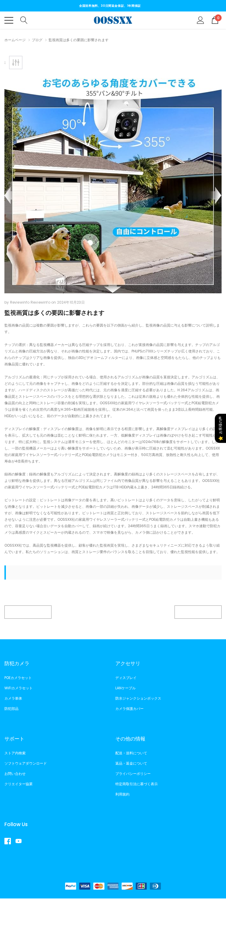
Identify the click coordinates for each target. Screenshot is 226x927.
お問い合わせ (15, 773)
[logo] (113, 20)
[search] (24, 20)
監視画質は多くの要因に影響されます (54, 313)
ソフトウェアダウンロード (25, 763)
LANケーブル (125, 687)
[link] (9, 841)
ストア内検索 (15, 752)
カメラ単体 (13, 698)
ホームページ (15, 39)
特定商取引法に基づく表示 (136, 783)
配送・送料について (131, 752)
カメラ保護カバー (129, 708)
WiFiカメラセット (18, 687)
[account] (200, 20)
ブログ (37, 39)
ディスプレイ (126, 677)
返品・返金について (131, 763)
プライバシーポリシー (133, 773)
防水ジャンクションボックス (138, 698)
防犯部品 (11, 708)
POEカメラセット (18, 677)
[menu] (8, 20)
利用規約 (122, 794)
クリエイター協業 (18, 783)
